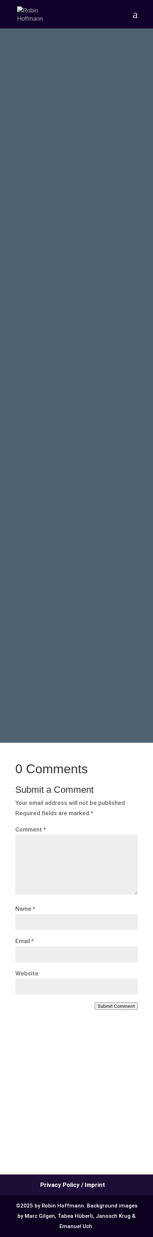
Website (26, 973)
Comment (30, 829)
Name (25, 908)
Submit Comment (116, 1006)
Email (24, 941)
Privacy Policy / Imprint (72, 1184)
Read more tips (66, 677)
